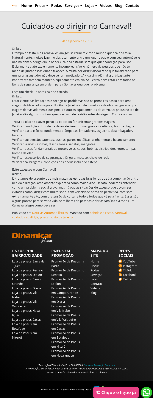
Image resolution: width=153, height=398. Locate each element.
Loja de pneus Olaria (26, 288)
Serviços (72, 5)
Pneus (40, 5)
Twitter (128, 279)
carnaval (121, 213)
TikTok (127, 270)
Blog (118, 5)
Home (26, 5)
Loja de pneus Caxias (26, 320)
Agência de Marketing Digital (76, 389)
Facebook (129, 275)
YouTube (129, 261)
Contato (132, 5)
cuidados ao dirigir (25, 217)
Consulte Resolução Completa (99, 365)
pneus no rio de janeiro (56, 217)
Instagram (130, 266)
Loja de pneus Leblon (27, 275)
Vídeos (106, 5)
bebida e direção (101, 213)
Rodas (56, 5)
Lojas (89, 5)
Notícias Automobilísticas (50, 213)
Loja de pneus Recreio (27, 270)
